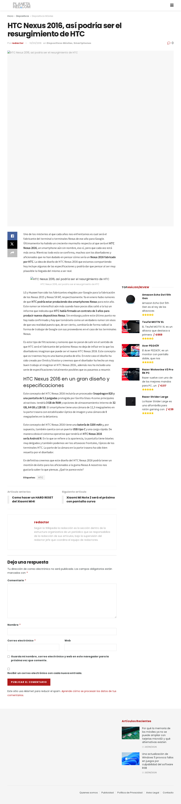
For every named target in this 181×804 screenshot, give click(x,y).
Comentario (16, 580)
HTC (40, 477)
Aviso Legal (152, 792)
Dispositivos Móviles (42, 16)
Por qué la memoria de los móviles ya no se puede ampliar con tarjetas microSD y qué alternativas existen (156, 735)
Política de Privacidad (129, 792)
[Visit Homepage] (21, 5)
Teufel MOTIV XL (153, 322)
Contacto (168, 792)
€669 (158, 334)
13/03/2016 (36, 43)
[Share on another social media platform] (12, 253)
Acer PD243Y (150, 345)
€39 (170, 409)
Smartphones (82, 43)
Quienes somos (89, 792)
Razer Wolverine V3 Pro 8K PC (157, 371)
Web (68, 640)
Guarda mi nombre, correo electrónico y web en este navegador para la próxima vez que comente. (60, 658)
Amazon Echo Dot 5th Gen (156, 296)
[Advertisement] (148, 254)
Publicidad (107, 792)
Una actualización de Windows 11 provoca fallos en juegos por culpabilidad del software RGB (157, 761)
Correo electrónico (21, 640)
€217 (163, 385)
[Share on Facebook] (12, 236)
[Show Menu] (172, 5)
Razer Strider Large (155, 397)
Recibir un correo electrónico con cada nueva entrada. (44, 673)
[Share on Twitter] (12, 244)
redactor (18, 43)
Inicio (10, 16)
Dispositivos (22, 16)
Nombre (14, 625)
